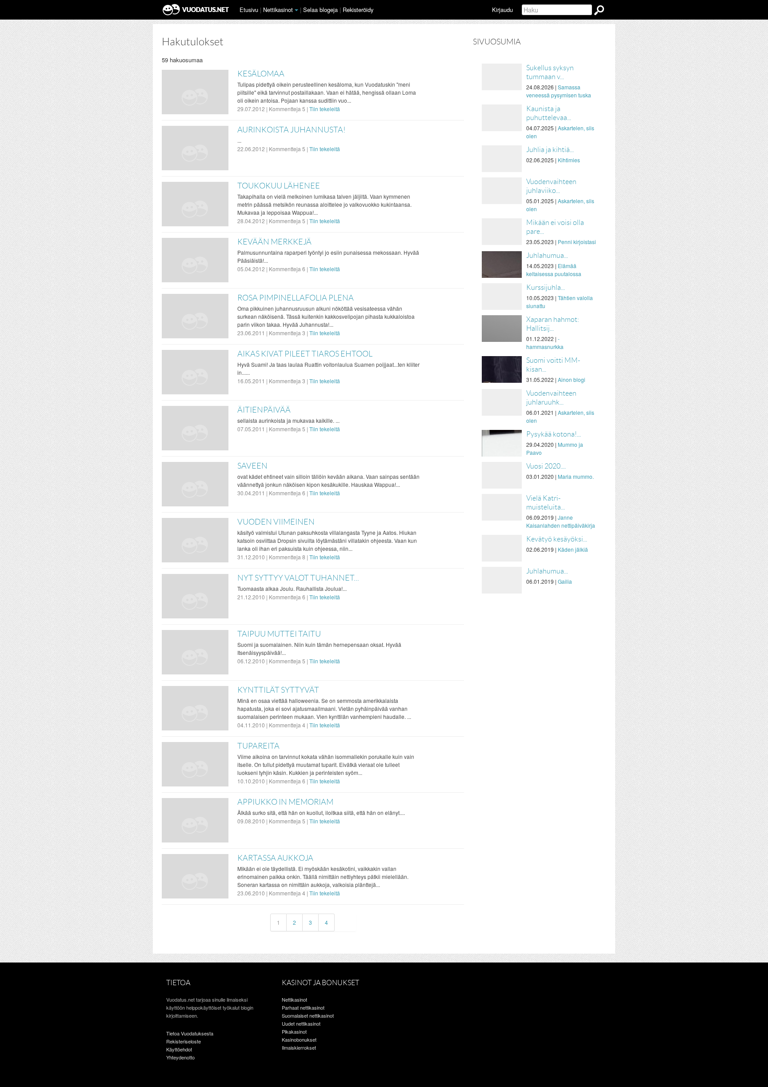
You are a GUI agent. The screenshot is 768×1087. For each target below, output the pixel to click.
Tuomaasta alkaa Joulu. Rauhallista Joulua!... (292, 588)
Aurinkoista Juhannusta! (291, 129)
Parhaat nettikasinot (303, 1007)
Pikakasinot (294, 1031)
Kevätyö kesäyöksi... (556, 539)
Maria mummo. (576, 476)
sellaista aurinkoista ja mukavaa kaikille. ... (288, 420)
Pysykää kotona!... (553, 434)
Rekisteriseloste (183, 1041)
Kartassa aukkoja (275, 858)
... (239, 140)
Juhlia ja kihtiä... (550, 149)
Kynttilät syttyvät (278, 690)
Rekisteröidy (358, 9)
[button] (296, 10)
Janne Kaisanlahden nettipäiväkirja (560, 521)
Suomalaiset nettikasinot (308, 1015)
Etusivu (249, 9)
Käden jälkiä (573, 549)
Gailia (565, 581)
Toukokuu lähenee (278, 185)
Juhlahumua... (547, 255)
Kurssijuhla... (545, 287)
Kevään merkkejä (274, 241)
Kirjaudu (502, 9)
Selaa (320, 9)
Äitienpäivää (264, 409)
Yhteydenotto (180, 1057)
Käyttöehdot (179, 1049)
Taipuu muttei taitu (279, 634)
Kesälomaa (260, 73)
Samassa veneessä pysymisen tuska (558, 91)
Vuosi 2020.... (546, 466)
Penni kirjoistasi (577, 241)
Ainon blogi (571, 379)
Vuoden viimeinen (276, 521)
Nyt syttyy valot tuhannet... (298, 578)
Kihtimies (569, 160)
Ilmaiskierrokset (299, 1047)
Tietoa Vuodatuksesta (189, 1033)
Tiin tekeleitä (324, 108)
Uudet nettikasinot (301, 1023)
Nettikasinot (278, 9)
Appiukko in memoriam (285, 802)
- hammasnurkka (545, 342)
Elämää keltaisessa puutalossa (553, 269)
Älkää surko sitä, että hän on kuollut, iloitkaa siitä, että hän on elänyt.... (321, 812)
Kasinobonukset (299, 1039)
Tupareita (258, 746)
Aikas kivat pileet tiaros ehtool (304, 353)
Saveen (252, 465)
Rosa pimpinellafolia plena (295, 297)
